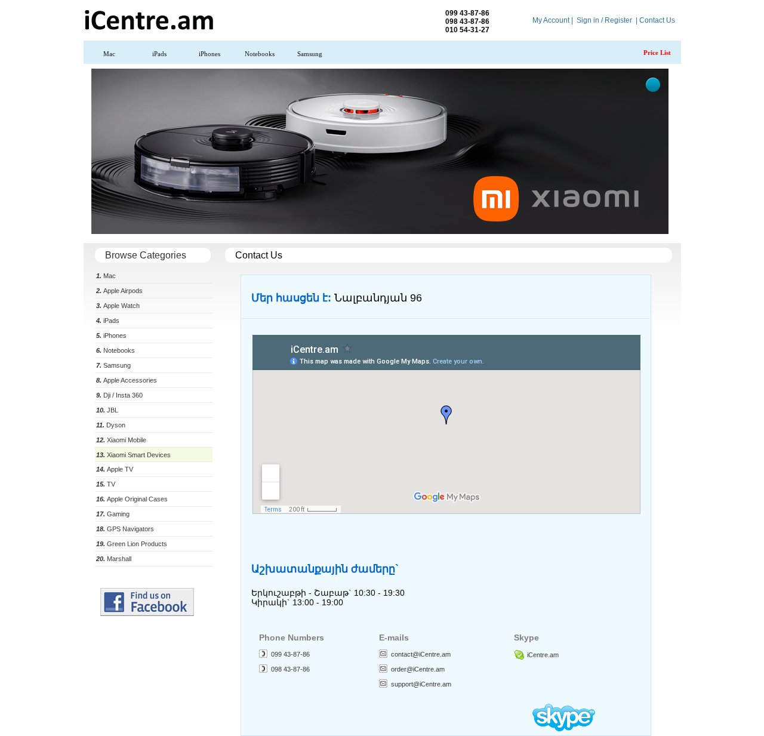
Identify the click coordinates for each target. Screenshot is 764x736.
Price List (657, 52)
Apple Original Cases (132, 499)
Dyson (110, 425)
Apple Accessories (126, 380)
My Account (550, 20)
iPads (159, 53)
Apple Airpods (119, 290)
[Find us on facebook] (147, 613)
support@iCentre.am (421, 684)
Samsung (309, 53)
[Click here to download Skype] (563, 728)
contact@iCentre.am (421, 654)
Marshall (113, 558)
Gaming (113, 514)
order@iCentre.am (418, 669)
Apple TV (114, 469)
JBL (107, 410)
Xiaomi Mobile (121, 440)
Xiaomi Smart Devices (133, 454)
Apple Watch (118, 305)
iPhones (209, 53)
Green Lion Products (131, 543)
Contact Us (657, 20)
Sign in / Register (604, 20)
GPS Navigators (125, 528)
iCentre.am (543, 654)
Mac (109, 53)
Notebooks (260, 53)
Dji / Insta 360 (119, 395)
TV (105, 484)
